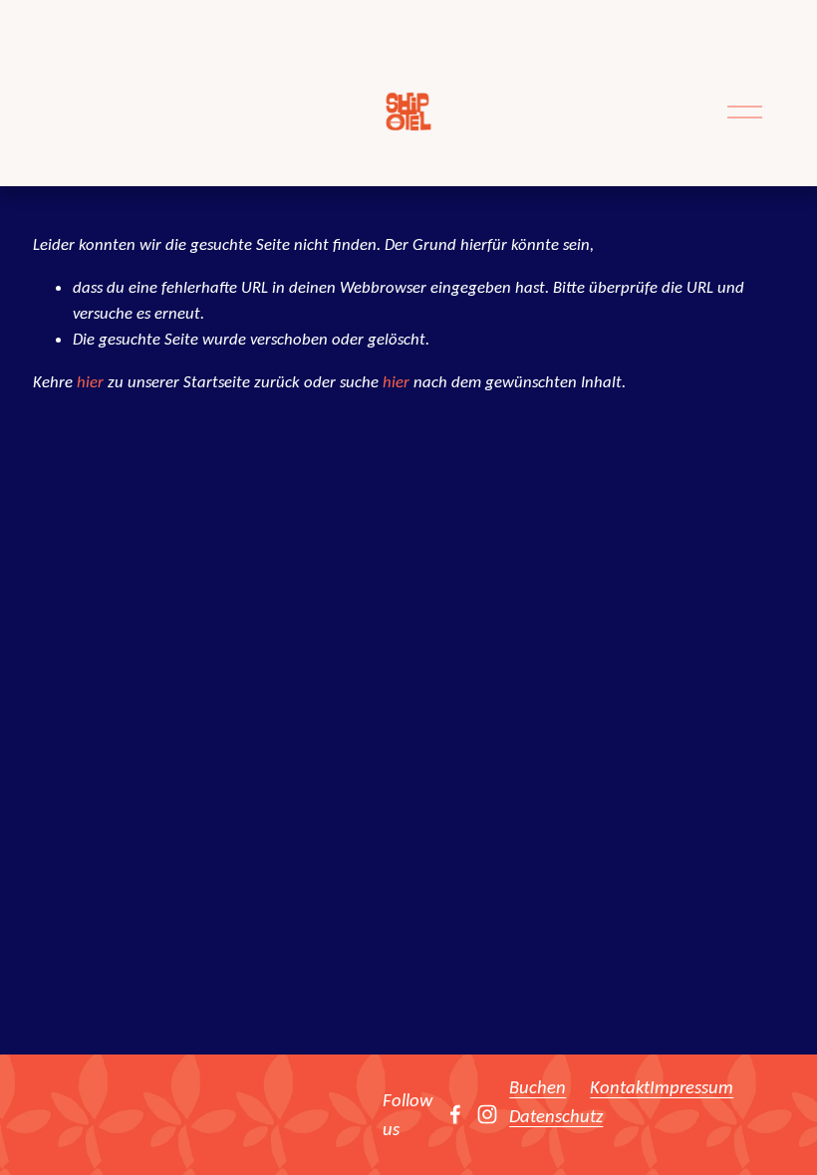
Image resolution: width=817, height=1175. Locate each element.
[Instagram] (487, 1114)
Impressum (691, 1086)
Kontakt (620, 1086)
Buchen (537, 1086)
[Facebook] (455, 1114)
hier (90, 381)
